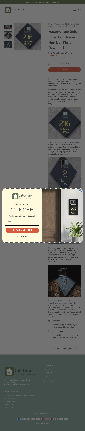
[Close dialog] (80, 191)
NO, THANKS (22, 237)
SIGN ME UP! (22, 230)
